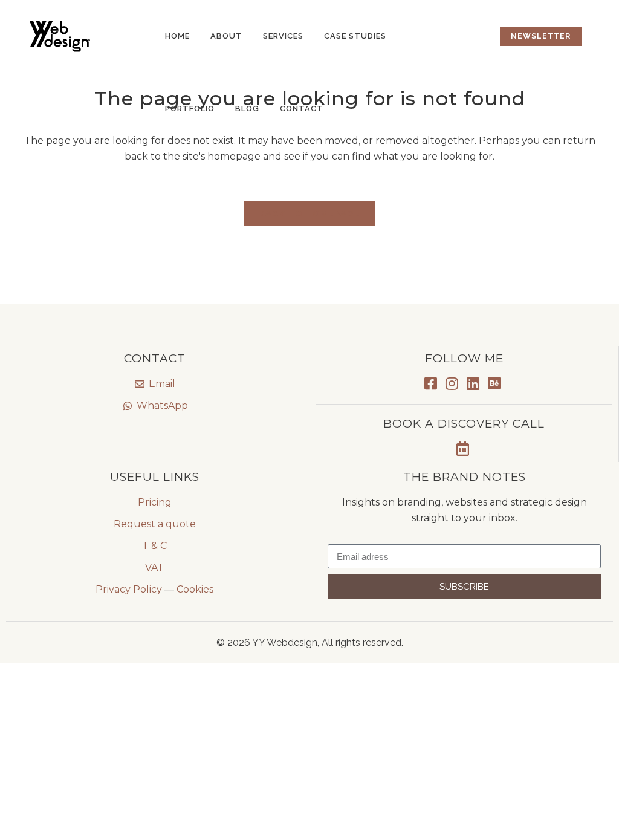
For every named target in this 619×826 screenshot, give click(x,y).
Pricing (155, 502)
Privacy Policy (129, 589)
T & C (154, 545)
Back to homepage (309, 213)
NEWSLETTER (541, 36)
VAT (154, 567)
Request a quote (155, 524)
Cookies (195, 589)
